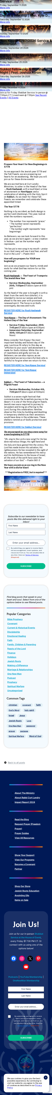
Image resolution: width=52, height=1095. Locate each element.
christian (13, 705)
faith (38, 705)
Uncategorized (14, 690)
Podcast (11, 678)
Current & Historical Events (21, 627)
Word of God (35, 736)
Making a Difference (17, 665)
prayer (12, 731)
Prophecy (12, 682)
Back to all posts (16, 762)
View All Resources (24, 837)
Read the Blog (22, 819)
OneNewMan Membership (26, 980)
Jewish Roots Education (27, 890)
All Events (13, 97)
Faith (9, 640)
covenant (26, 705)
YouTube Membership (31, 977)
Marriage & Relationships (20, 669)
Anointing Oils (22, 895)
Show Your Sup (22, 855)
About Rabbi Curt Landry (27, 797)
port (32, 855)
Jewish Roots (14, 661)
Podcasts (13, 977)
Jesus (22, 715)
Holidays (11, 657)
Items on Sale (21, 900)
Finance (11, 652)
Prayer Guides (22, 833)
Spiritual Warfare (15, 686)
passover (30, 726)
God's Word (14, 710)
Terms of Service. (32, 555)
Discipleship (13, 632)
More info (5, 7)
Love (29, 721)
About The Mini (23, 793)
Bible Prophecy (15, 619)
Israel (11, 715)
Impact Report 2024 (25, 802)
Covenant (12, 623)
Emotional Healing (16, 636)
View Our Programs (24, 859)
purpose (24, 731)
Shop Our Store (22, 886)
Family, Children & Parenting (21, 644)
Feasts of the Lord (16, 648)
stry (33, 793)
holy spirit (29, 710)
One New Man (14, 673)
